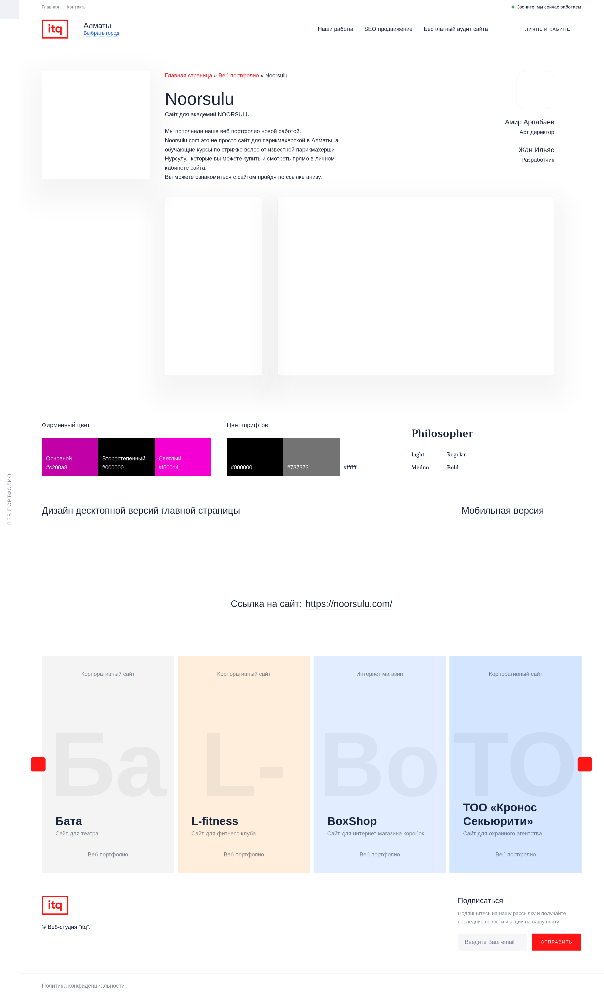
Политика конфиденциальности (83, 985)
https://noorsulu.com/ (349, 603)
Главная (50, 6)
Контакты (77, 6)
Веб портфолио (238, 75)
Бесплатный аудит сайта (456, 29)
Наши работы (335, 29)
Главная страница (188, 75)
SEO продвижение (388, 29)
